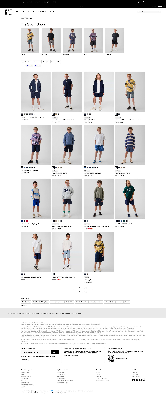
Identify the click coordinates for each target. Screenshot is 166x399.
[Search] (160, 12)
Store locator (135, 374)
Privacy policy (24, 359)
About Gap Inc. (89, 391)
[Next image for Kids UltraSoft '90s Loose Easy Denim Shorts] (143, 92)
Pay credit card (60, 372)
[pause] (164, 6)
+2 (34, 114)
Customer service (25, 372)
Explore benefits (61, 376)
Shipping (23, 374)
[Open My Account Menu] (139, 2)
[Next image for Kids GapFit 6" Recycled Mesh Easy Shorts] (48, 92)
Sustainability (81, 391)
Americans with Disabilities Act (28, 392)
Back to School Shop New (40, 302)
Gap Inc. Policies (64, 392)
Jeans (119, 302)
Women (18, 12)
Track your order (24, 378)
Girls (29, 12)
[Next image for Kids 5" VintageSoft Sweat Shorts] (80, 198)
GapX (52, 12)
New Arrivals (25, 302)
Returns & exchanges (26, 376)
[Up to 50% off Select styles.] (81, 6)
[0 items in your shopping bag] (143, 2)
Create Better (99, 376)
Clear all (23, 66)
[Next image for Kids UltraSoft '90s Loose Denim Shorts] (80, 252)
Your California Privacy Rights (61, 391)
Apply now (67, 355)
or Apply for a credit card (62, 382)
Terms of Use (73, 391)
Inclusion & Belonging (101, 378)
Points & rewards (61, 374)
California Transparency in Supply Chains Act (48, 392)
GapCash (23, 386)
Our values (98, 374)
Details (160, 6)
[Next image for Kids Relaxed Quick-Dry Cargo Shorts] (48, 198)
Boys (34, 12)
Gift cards (23, 380)
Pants (126, 302)
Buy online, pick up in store (27, 384)
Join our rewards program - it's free (65, 380)
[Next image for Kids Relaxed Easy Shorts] (80, 145)
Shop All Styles (109, 302)
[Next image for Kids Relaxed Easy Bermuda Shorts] (48, 252)
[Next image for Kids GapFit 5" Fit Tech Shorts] (111, 92)
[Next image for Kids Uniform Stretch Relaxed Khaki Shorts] (80, 92)
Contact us (134, 372)
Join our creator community (102, 380)
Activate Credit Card (61, 378)
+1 (34, 167)
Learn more (74, 355)
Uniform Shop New (57, 302)
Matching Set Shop (96, 302)
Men (24, 12)
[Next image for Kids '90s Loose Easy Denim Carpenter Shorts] (111, 198)
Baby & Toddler (43, 12)
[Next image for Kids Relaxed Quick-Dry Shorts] (48, 145)
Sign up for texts (136, 376)
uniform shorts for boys (52, 335)
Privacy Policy (35, 391)
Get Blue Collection (81, 302)
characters (93, 328)
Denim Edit (69, 302)
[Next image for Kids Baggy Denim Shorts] (111, 252)
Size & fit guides (25, 382)
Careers (98, 372)
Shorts (26, 18)
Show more (23, 305)
